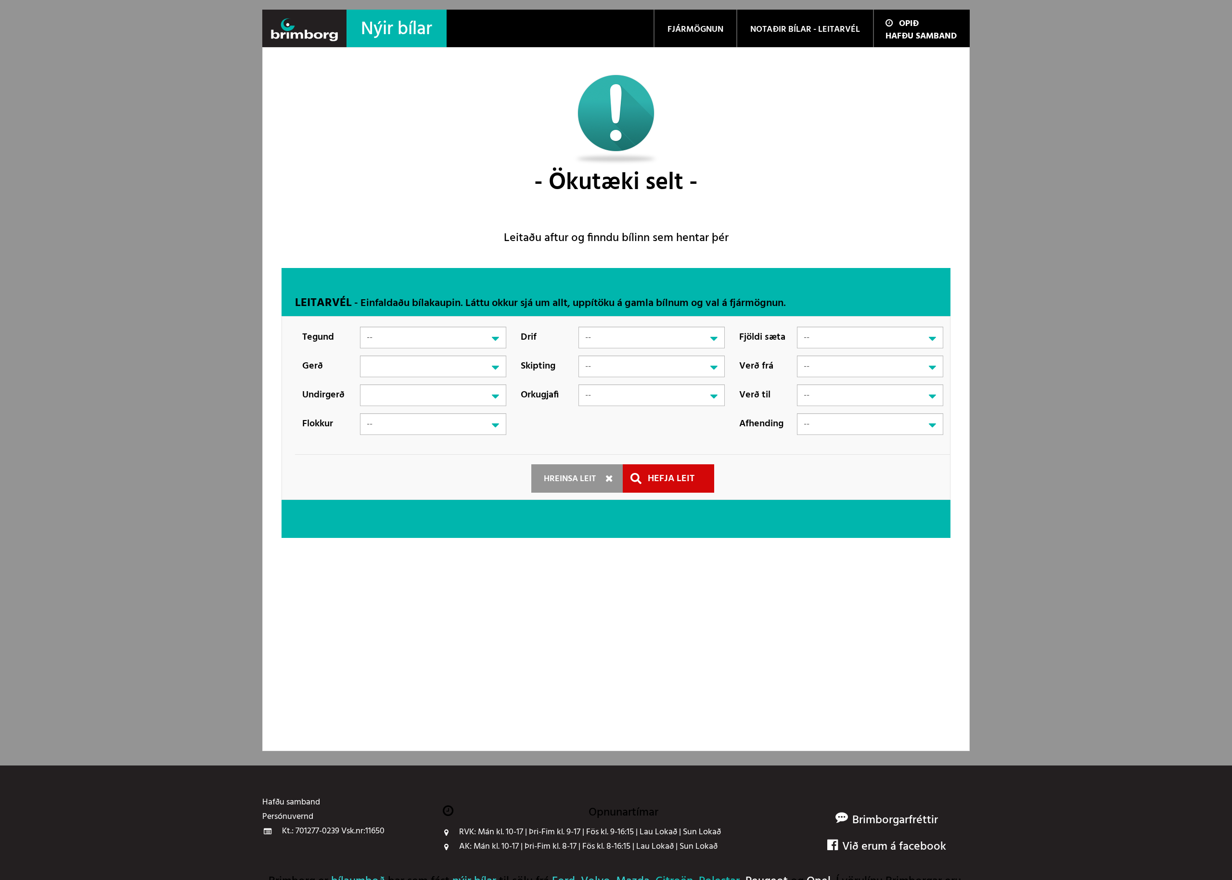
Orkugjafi (540, 395)
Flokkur (317, 424)
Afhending (761, 424)
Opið (909, 24)
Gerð (312, 366)
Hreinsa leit (570, 479)
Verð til (754, 395)
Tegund (318, 337)
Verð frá (756, 366)
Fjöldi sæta (762, 337)
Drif (529, 337)
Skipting (538, 366)
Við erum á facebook (894, 847)
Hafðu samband (921, 36)
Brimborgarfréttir (895, 820)
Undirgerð (323, 395)
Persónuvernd (287, 817)
